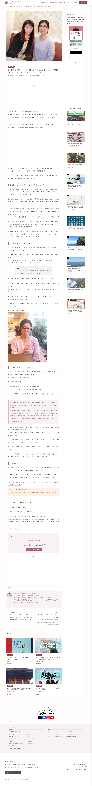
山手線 (29, 736)
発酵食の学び (31, 743)
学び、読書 (11, 745)
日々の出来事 (31, 738)
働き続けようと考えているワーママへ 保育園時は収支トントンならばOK (48, 688)
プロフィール (66, 2)
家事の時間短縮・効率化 (14, 748)
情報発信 (11, 736)
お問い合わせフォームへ (13, 772)
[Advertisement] (33, 96)
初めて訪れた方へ (53, 2)
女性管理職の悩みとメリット (15, 731)
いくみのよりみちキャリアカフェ (73, 734)
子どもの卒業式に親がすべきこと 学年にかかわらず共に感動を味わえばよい (48, 658)
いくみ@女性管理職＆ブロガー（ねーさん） (25, 593)
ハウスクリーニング (32, 731)
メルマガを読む (74, 2)
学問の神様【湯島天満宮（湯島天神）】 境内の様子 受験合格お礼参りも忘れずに (19, 688)
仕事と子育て (11, 66)
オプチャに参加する (14, 529)
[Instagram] (48, 717)
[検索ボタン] (83, 57)
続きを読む (9, 663)
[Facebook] (44, 717)
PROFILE (69, 769)
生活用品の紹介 (31, 741)
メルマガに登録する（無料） (34, 549)
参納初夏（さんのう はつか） (39, 112)
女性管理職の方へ (44, 2)
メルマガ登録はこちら (33, 602)
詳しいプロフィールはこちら (20, 602)
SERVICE (75, 769)
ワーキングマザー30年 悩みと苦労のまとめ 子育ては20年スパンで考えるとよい (34, 492)
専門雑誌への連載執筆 (71, 736)
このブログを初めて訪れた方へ (54, 734)
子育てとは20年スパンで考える (55, 736)
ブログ (60, 2)
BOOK (80, 769)
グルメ (10, 741)
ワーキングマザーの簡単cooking (16, 743)
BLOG (85, 769)
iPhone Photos (13, 738)
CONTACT (83, 2)
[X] (40, 717)
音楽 (29, 745)
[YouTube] (52, 717)
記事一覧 (17, 604)
